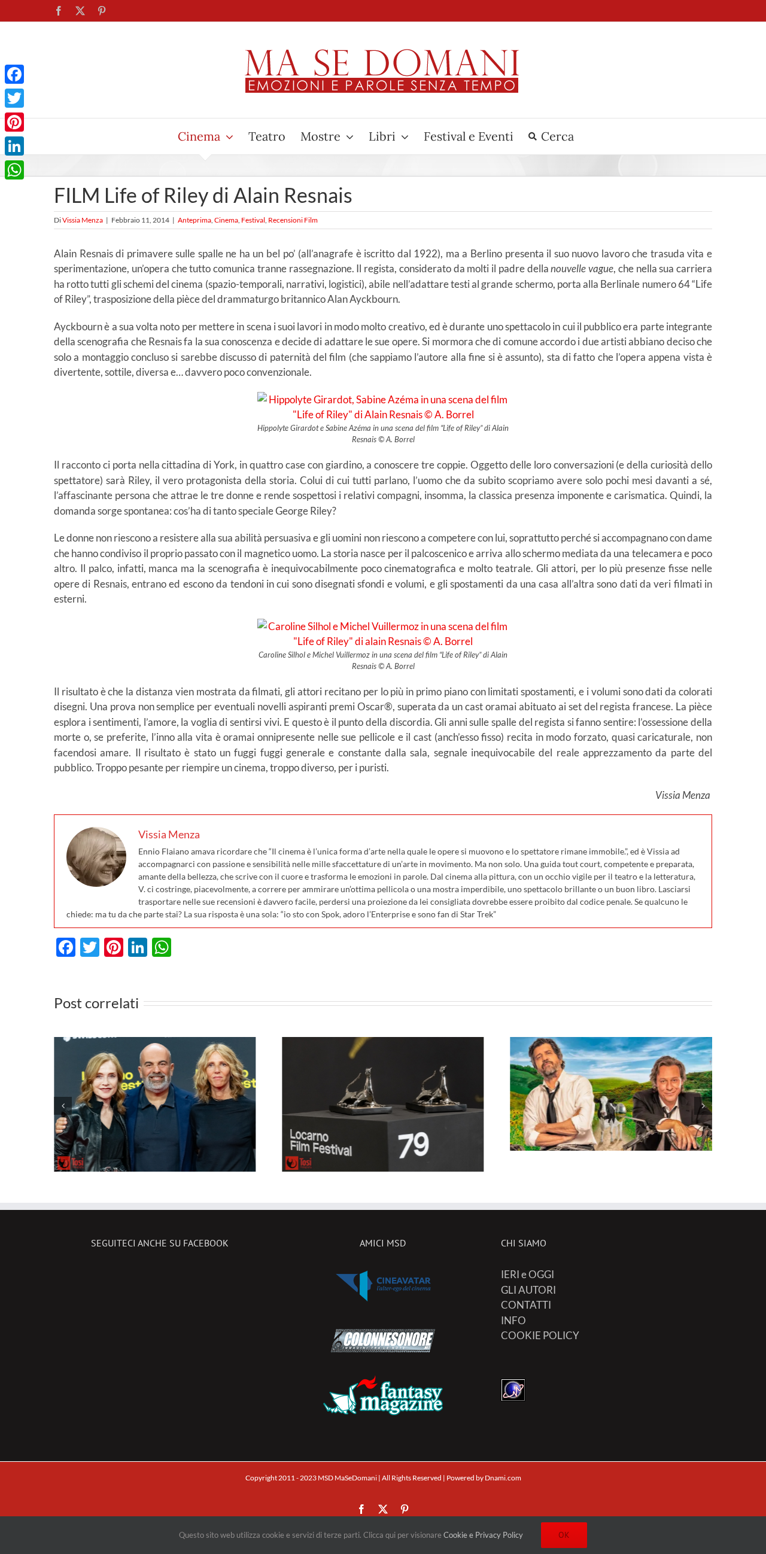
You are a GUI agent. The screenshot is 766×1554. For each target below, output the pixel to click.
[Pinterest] (14, 122)
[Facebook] (14, 74)
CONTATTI (526, 1304)
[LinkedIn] (14, 146)
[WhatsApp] (14, 170)
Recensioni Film (293, 219)
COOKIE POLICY (540, 1335)
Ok (564, 1534)
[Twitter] (14, 98)
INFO (513, 1320)
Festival (253, 219)
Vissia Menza (82, 219)
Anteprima (194, 219)
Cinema (226, 219)
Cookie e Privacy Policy (483, 1535)
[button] (63, 1106)
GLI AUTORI (528, 1290)
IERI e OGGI (527, 1274)
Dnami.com (503, 1477)
